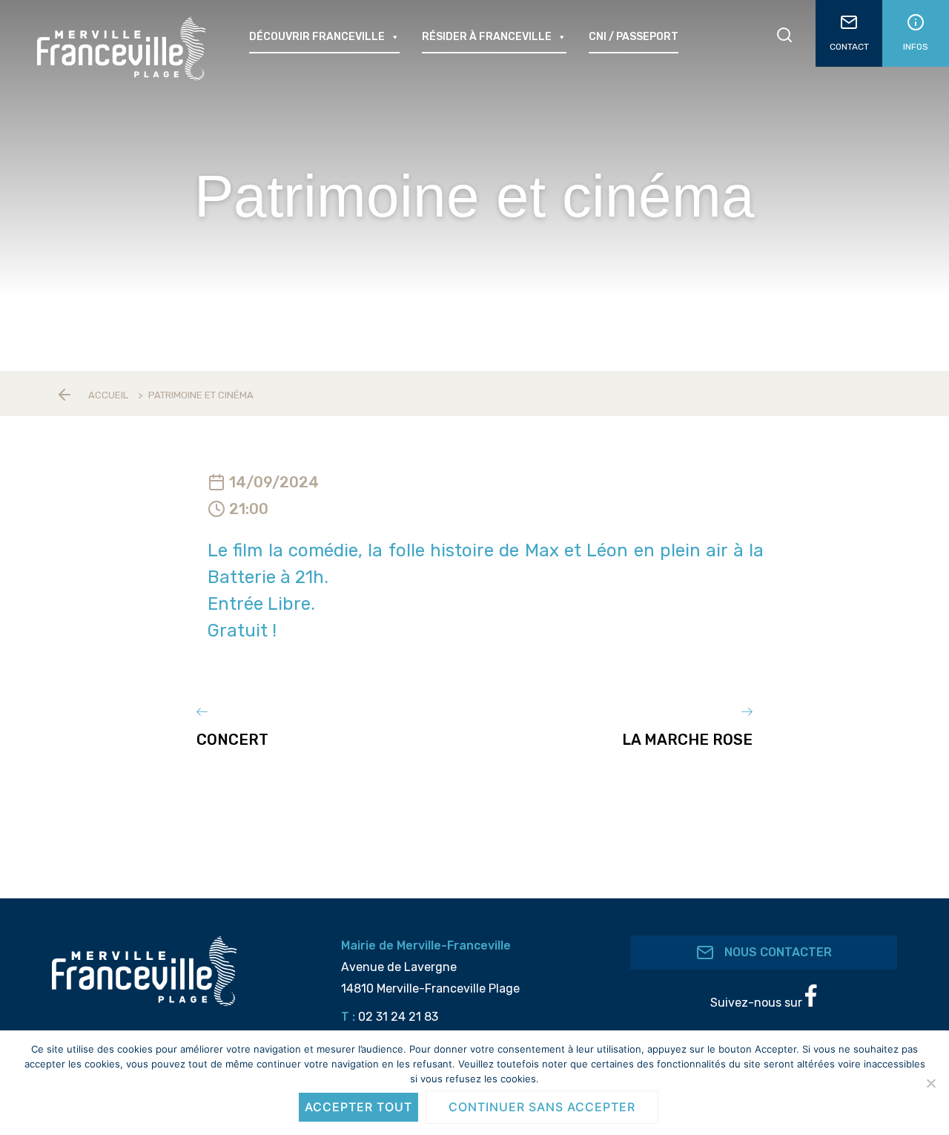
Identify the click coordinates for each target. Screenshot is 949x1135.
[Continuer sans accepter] (930, 1083)
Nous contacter (776, 952)
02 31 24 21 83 (398, 1017)
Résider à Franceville (487, 36)
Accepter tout (358, 1106)
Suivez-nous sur (757, 1003)
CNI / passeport (633, 36)
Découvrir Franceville (317, 36)
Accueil (108, 395)
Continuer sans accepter (542, 1106)
